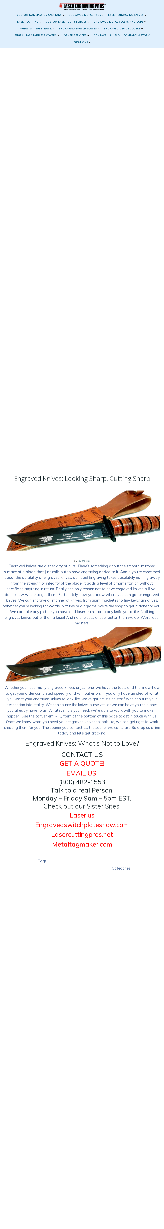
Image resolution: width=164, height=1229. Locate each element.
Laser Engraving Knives (126, 15)
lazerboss (84, 561)
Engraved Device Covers (122, 28)
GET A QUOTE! (82, 763)
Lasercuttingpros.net (82, 834)
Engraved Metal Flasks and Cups (118, 22)
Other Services (75, 35)
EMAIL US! (82, 773)
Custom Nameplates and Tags (39, 15)
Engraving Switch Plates (78, 28)
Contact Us (102, 35)
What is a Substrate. (36, 28)
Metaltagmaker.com (82, 844)
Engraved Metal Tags (85, 15)
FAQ (117, 35)
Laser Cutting (28, 22)
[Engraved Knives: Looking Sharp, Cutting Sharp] (82, 520)
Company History (136, 35)
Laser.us (82, 815)
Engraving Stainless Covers (35, 35)
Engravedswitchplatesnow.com (82, 825)
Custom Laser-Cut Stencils (66, 22)
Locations (80, 42)
